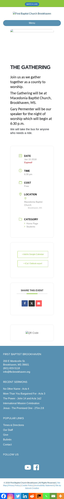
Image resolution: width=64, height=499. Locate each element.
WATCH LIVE (32, 4)
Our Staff (8, 430)
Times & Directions (13, 425)
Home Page (32, 223)
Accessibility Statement (44, 485)
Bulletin (7, 439)
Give (5, 434)
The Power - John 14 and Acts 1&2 (22, 398)
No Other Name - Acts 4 (16, 388)
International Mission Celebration (21, 403)
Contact (7, 444)
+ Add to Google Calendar (33, 254)
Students (30, 226)
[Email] (39, 303)
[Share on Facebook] (25, 303)
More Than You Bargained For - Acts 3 (24, 393)
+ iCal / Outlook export (32, 263)
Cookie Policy (27, 485)
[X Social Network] (32, 303)
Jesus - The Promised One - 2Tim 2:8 (23, 408)
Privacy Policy (14, 485)
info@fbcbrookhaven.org (16, 372)
